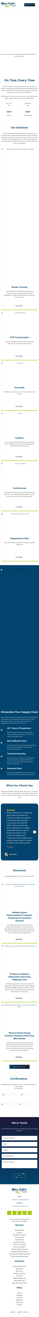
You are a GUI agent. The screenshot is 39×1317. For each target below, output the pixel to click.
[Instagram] (19, 1213)
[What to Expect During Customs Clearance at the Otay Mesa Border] (19, 1016)
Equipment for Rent (19, 538)
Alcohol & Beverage (19, 1266)
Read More (19, 939)
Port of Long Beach (19, 1247)
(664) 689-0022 (24, 1199)
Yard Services (19, 488)
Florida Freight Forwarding (19, 1256)
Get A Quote (29, 4)
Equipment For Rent (19, 1235)
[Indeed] (14, 1213)
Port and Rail (19, 1237)
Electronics (19, 1271)
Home (19, 1293)
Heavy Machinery (19, 1280)
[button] (4, 832)
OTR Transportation (19, 337)
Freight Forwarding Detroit (19, 1252)
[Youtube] (30, 1213)
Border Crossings (19, 1242)
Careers (19, 1305)
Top (37, 1315)
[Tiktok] (24, 1213)
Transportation (19, 1230)
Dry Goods (19, 1276)
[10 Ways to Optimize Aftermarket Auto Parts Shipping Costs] (19, 957)
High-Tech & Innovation (19, 1283)
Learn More (19, 306)
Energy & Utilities (19, 1273)
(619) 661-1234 (16, 1199)
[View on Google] (10, 847)
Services (19, 1298)
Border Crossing (19, 287)
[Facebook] (9, 1213)
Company (19, 1295)
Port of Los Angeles (19, 1244)
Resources (19, 1300)
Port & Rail (19, 387)
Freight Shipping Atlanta (20, 1249)
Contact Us (19, 1302)
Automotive (19, 1269)
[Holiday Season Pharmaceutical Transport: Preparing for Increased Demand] (19, 896)
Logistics (19, 438)
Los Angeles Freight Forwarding (19, 1254)
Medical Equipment (19, 1278)
